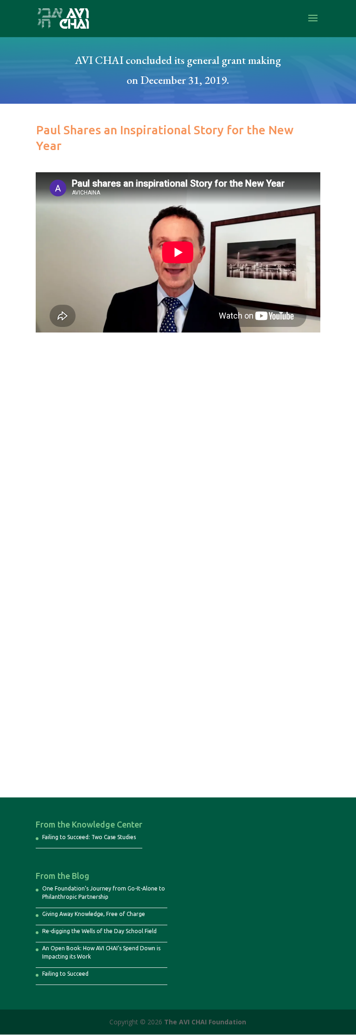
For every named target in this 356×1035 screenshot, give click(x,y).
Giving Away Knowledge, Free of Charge (93, 914)
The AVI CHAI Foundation (205, 1021)
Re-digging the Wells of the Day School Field (99, 931)
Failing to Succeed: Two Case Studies (89, 837)
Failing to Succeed (65, 974)
